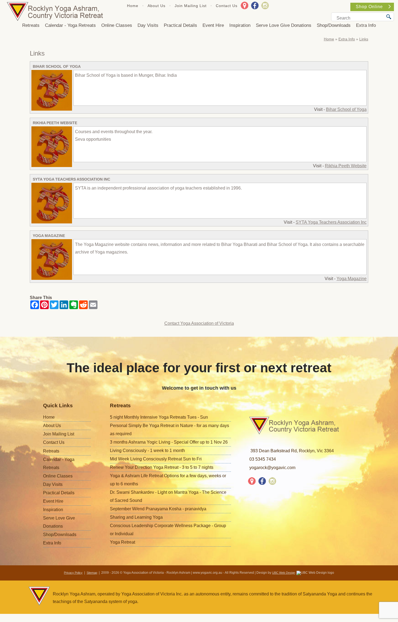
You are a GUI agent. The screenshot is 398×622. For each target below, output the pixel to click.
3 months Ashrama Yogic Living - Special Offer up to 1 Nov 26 (169, 442)
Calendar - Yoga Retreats (70, 25)
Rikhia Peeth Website (55, 123)
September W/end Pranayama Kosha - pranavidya (158, 508)
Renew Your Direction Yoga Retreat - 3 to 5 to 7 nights (161, 467)
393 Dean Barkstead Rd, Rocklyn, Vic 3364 (292, 450)
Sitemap (92, 572)
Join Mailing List (191, 6)
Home (132, 6)
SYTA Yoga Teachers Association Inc (71, 179)
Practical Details (180, 25)
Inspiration (239, 25)
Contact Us (226, 6)
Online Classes (116, 25)
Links (363, 39)
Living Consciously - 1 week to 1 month (147, 450)
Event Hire (213, 25)
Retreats (31, 25)
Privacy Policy (73, 572)
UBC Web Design (283, 572)
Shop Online (369, 6)
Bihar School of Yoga (57, 66)
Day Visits (148, 25)
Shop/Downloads (334, 25)
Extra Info (366, 25)
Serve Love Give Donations (283, 25)
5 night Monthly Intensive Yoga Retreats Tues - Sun (159, 417)
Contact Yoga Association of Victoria (199, 323)
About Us (156, 6)
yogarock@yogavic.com (272, 467)
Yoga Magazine (49, 235)
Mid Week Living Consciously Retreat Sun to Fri (156, 459)
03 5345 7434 (262, 459)
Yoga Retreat (122, 542)
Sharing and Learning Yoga (136, 517)
